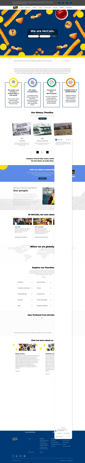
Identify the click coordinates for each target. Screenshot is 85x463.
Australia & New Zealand (54, 442)
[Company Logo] (16, 8)
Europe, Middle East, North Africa (56, 444)
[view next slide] (47, 152)
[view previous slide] (37, 152)
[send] (69, 436)
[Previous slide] (12, 260)
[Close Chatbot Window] (70, 139)
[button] (54, 36)
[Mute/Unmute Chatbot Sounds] (68, 139)
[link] (42, 178)
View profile (55, 7)
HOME (22, 7)
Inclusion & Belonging (66, 442)
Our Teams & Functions (66, 440)
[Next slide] (73, 341)
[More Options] (56, 436)
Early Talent (64, 444)
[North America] (23, 260)
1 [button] (40, 352)
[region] (63, 288)
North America (53, 440)
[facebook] (13, 456)
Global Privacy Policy (63, 460)
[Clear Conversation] (66, 139)
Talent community (47, 7)
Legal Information (70, 460)
